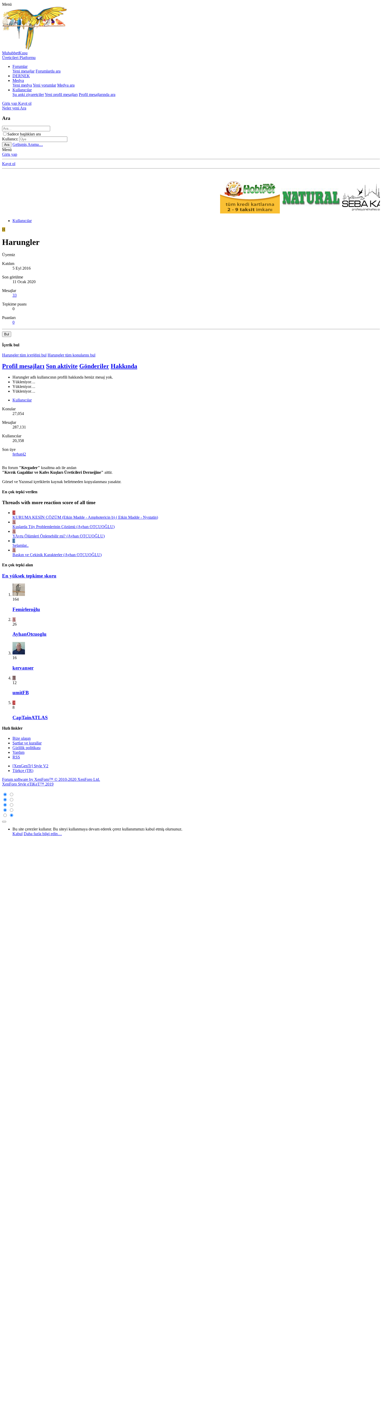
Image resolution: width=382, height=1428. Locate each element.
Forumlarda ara (48, 71)
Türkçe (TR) (22, 770)
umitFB (20, 692)
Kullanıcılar (22, 90)
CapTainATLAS (30, 717)
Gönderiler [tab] (94, 366)
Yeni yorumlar (44, 85)
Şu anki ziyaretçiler (28, 94)
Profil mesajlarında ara (97, 94)
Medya (18, 80)
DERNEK (21, 76)
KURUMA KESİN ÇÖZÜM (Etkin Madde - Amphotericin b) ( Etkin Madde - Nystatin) (85, 517)
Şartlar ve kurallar (27, 743)
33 (14, 295)
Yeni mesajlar (23, 71)
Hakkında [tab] (124, 366)
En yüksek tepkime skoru (29, 576)
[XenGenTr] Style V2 (30, 766)
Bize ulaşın (21, 738)
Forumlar (20, 66)
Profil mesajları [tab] (23, 366)
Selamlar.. (20, 545)
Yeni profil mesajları (61, 94)
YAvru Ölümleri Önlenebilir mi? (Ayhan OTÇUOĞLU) (58, 536)
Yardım (18, 752)
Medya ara (66, 85)
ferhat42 (19, 454)
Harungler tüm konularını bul (71, 355)
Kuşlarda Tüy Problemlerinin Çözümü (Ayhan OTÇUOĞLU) (63, 526)
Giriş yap (9, 154)
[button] (7, 4)
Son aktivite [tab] (62, 366)
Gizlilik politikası (26, 747)
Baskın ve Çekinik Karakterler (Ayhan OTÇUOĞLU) (57, 555)
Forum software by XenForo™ (51, 779)
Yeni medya (22, 85)
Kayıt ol (8, 163)
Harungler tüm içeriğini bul (24, 355)
